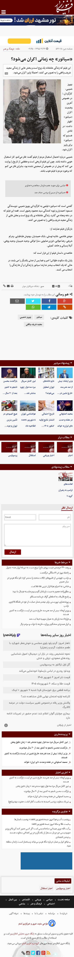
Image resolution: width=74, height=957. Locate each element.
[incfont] (59, 286)
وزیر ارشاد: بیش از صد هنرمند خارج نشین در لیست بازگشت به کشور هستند (39, 612)
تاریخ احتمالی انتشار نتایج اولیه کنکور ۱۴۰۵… (46, 420)
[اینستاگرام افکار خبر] (28, 953)
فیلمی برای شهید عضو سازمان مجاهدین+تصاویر (45, 186)
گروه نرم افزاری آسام (30, 943)
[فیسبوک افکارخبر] (38, 953)
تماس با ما (39, 913)
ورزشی (37, 900)
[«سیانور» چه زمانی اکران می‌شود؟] (49, 307)
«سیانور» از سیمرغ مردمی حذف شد (49, 193)
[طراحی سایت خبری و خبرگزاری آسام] (52, 924)
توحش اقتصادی (62, 837)
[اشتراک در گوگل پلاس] (64, 301)
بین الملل (12, 900)
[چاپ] (11, 286)
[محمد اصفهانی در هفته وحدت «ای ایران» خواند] (65, 405)
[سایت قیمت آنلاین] (37, 41)
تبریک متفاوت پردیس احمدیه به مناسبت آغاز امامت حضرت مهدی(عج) (38, 802)
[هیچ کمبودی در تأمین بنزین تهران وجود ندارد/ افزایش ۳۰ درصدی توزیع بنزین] (9, 405)
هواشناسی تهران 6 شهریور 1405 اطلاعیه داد (28, 420)
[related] (6, 73)
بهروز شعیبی (25, 317)
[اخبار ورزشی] (46, 447)
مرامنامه (51, 913)
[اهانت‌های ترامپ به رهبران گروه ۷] (65, 476)
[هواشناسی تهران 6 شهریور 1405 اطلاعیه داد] (28, 405)
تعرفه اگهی (14, 913)
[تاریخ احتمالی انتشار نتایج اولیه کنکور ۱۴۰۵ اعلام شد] (46, 405)
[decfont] (53, 286)
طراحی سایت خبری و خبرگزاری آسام (33, 924)
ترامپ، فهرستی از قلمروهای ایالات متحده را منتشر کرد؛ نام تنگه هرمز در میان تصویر (38, 580)
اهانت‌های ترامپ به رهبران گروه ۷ (66, 490)
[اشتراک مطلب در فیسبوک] (49, 301)
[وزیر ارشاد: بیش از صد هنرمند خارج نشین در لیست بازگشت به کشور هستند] (65, 373)
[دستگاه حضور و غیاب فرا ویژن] (46, 869)
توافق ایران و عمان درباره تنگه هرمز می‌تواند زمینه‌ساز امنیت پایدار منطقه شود (38, 844)
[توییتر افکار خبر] (33, 953)
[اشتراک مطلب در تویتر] (33, 301)
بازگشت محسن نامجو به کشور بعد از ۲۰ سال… (10, 387)
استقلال (32, 455)
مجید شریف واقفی (34, 324)
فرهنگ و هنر (8, 49)
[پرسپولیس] (9, 447)
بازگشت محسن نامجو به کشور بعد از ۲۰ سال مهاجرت (43, 748)
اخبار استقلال (46, 888)
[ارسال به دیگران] (8, 286)
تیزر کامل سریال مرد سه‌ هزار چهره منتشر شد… (28, 387)
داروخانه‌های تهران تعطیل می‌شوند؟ (48, 387)
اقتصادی (26, 900)
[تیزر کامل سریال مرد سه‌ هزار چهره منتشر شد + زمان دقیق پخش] (28, 373)
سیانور (39, 317)
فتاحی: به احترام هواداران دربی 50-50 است (50, 586)
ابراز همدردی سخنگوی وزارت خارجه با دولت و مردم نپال (44, 624)
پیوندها (26, 913)
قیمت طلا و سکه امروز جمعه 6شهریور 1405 (50, 824)
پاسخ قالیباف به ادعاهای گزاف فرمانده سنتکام (49, 597)
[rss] (48, 953)
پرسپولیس (12, 455)
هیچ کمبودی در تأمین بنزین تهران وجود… (10, 420)
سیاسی (49, 900)
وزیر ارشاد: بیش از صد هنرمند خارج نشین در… (65, 387)
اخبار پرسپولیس (63, 888)
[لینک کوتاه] (4, 286)
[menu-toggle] (3, 11)
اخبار (70, 455)
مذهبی (22, 904)
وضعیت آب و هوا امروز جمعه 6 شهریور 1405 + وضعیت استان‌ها (41, 819)
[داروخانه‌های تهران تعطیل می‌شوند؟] (46, 373)
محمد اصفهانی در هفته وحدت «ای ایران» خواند (65, 420)
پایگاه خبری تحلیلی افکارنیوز (21, 934)
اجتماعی (50, 904)
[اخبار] (65, 447)
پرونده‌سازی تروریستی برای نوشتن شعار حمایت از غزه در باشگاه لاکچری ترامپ (39, 604)
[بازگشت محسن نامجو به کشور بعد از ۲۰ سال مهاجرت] (9, 373)
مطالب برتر (63, 437)
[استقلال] (28, 447)
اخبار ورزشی (48, 455)
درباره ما (64, 913)
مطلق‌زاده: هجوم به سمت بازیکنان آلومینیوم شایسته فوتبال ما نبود (41, 592)
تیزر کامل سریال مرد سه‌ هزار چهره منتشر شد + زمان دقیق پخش (39, 742)
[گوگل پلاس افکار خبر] (43, 953)
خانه (18, 49)
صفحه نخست (63, 900)
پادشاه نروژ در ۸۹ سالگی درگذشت (54, 573)
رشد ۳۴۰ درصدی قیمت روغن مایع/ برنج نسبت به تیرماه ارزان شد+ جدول (37, 568)
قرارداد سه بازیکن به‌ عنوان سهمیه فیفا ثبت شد (49, 619)
